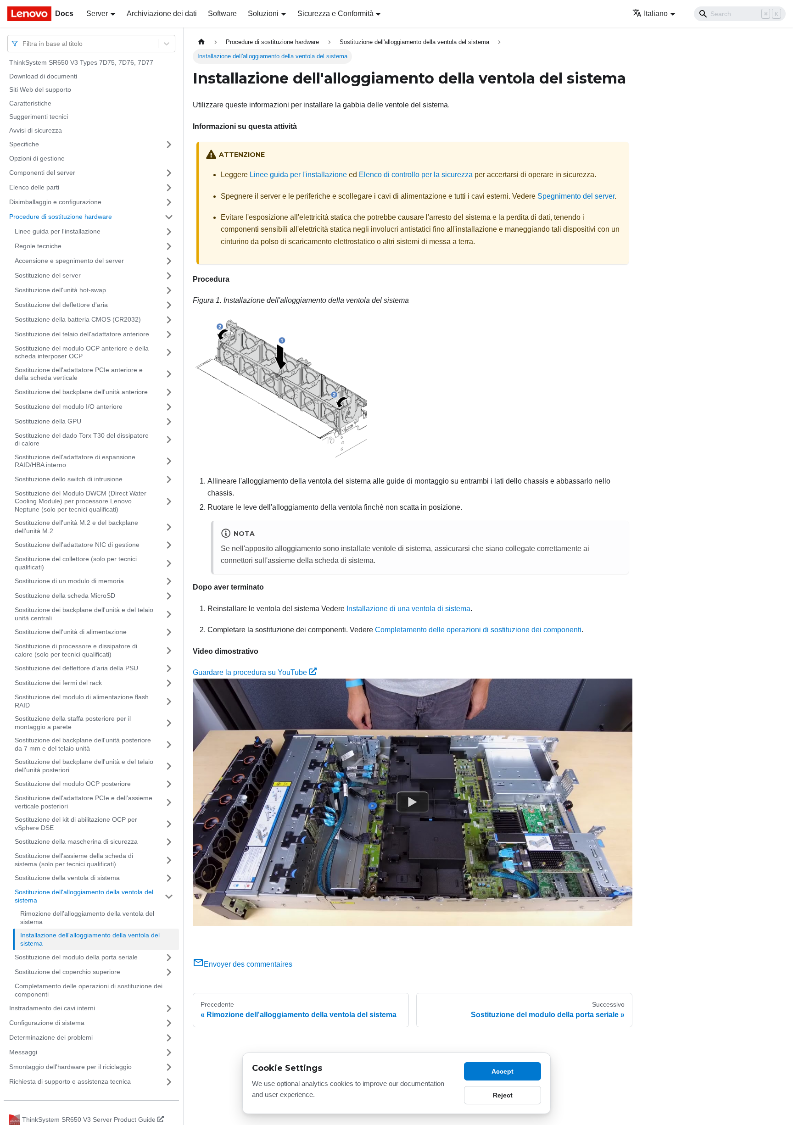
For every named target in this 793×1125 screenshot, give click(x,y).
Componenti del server (42, 172)
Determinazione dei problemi (51, 1037)
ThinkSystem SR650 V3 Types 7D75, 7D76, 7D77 (81, 62)
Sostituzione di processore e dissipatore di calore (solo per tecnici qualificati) (76, 650)
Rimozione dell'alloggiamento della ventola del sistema (87, 917)
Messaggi (23, 1052)
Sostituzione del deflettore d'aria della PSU (76, 668)
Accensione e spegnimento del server (69, 260)
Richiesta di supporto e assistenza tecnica (70, 1081)
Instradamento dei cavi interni (52, 1008)
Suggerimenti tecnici (38, 116)
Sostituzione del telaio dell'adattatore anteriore (82, 334)
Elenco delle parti (34, 187)
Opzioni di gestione (37, 158)
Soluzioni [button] (263, 13)
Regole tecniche (38, 246)
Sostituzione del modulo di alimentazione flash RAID (82, 701)
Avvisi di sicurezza (35, 130)
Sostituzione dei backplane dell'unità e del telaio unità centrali (84, 614)
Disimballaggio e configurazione (55, 202)
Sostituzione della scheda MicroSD (65, 595)
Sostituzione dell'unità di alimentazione (71, 631)
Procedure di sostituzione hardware (60, 216)
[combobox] (23, 43)
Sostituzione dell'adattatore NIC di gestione (77, 544)
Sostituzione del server (48, 275)
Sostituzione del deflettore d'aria (61, 304)
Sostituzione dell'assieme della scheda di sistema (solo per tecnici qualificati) (74, 860)
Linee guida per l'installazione (58, 231)
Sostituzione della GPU (48, 421)
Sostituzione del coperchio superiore (67, 971)
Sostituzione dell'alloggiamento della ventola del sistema (84, 896)
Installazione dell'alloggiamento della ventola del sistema (90, 939)
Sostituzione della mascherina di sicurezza (76, 841)
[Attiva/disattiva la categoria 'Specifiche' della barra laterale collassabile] (169, 144)
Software (222, 13)
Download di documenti (43, 76)
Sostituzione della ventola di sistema (67, 877)
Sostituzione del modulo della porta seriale (76, 957)
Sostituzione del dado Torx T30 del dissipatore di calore (82, 439)
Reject (503, 1095)
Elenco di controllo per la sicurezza (416, 174)
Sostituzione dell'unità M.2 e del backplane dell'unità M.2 (76, 527)
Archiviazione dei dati (162, 13)
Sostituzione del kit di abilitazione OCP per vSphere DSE (76, 823)
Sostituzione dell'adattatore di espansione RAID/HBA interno (75, 461)
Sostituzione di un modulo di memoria (69, 581)
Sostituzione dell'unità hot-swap (60, 290)
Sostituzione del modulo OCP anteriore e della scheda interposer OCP (82, 352)
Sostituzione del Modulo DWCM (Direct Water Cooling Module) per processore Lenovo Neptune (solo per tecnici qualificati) (80, 501)
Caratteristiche (30, 103)
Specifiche (24, 144)
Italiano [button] (656, 13)
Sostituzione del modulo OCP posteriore (73, 783)
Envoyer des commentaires (248, 964)
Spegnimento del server (575, 196)
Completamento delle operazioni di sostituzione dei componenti (88, 990)
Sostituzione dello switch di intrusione (69, 479)
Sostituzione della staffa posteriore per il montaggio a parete (73, 722)
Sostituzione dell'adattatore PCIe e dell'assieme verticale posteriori (83, 802)
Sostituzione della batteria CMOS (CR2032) (78, 319)
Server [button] (97, 13)
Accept (502, 1071)
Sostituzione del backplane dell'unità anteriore (81, 391)
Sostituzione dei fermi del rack (58, 682)
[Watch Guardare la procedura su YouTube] (412, 802)
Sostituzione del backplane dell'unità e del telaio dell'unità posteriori (84, 766)
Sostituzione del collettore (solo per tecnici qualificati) (76, 563)
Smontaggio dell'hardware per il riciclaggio (70, 1066)
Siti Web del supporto (40, 89)
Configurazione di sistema (46, 1022)
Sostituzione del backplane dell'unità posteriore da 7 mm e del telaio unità (83, 744)
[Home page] (201, 42)
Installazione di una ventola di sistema (408, 609)
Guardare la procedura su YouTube (250, 672)
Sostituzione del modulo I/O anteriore (69, 406)
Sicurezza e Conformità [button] (335, 13)
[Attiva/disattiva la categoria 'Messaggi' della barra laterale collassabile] (169, 1052)
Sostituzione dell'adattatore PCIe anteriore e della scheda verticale (79, 374)
